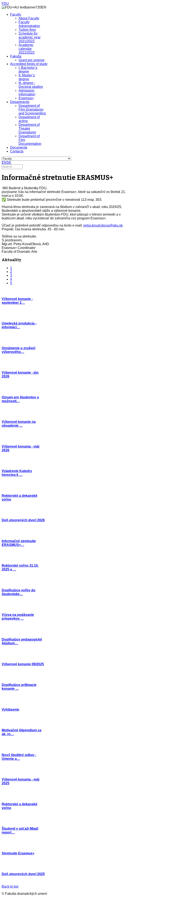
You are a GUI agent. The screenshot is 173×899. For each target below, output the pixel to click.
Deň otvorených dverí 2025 (23, 874)
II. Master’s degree (27, 77)
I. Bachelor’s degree (28, 69)
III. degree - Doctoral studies (31, 84)
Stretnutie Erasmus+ (18, 853)
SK (9, 162)
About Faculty (29, 18)
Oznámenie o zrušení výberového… (18, 350)
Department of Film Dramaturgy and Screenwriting (32, 109)
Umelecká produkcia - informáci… (19, 325)
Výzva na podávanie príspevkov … (18, 616)
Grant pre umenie (32, 60)
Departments (19, 102)
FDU (5, 3)
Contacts (16, 151)
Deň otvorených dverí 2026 (23, 520)
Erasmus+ (26, 98)
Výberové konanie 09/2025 (23, 664)
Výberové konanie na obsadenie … (19, 423)
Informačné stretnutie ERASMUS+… (19, 543)
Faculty (15, 14)
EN (4, 162)
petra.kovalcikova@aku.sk (103, 225)
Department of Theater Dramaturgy (29, 128)
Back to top (10, 886)
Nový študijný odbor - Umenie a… (19, 756)
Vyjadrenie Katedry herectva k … (17, 473)
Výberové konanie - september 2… (17, 300)
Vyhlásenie (10, 709)
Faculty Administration (29, 24)
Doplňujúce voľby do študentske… (18, 592)
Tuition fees (27, 29)
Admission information (27, 92)
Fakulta (15, 56)
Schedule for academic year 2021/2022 (30, 37)
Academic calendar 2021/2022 (27, 48)
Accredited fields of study (28, 64)
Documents (18, 147)
